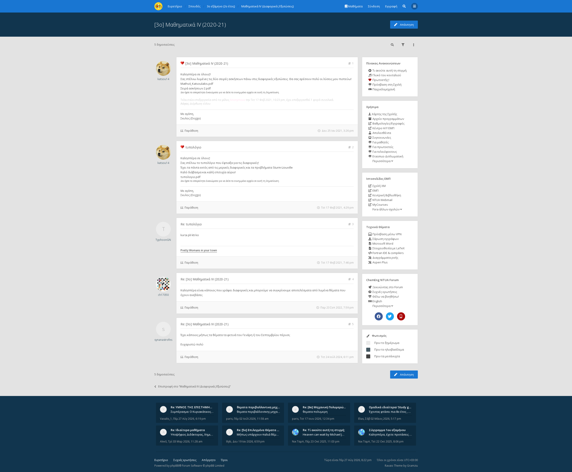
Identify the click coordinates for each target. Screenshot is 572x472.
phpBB (174, 466)
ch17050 (163, 295)
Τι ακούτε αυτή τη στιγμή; (389, 70)
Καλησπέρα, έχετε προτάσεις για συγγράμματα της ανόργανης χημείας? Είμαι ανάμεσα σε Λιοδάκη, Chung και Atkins (390, 434)
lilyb (228, 441)
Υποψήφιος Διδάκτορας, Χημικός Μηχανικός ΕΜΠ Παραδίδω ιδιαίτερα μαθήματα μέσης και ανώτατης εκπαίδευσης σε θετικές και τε (192, 434)
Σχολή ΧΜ (379, 186)
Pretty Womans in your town (199, 250)
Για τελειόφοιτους (384, 152)
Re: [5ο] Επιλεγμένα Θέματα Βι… (259, 430)
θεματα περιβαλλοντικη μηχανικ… (261, 407)
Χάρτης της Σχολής (384, 114)
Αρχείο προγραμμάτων (388, 119)
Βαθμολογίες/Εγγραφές (388, 123)
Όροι (224, 460)
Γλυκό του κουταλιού (386, 75)
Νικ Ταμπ (298, 441)
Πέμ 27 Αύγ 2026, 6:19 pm (189, 419)
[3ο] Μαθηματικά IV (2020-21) (190, 24)
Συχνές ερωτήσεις (384, 292)
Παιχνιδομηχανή (383, 89)
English (377, 301)
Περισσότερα (381, 161)
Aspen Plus (380, 262)
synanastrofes (163, 340)
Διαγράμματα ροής (385, 258)
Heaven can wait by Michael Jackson (324, 434)
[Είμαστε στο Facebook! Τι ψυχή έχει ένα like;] (379, 316)
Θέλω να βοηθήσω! (385, 296)
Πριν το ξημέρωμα (386, 343)
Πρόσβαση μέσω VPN (387, 234)
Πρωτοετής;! (380, 80)
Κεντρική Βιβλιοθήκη (386, 195)
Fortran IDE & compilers (388, 253)
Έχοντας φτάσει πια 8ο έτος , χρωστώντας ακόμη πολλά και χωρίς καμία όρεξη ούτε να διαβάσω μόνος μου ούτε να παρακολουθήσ (390, 412)
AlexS (163, 441)
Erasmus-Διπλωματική (387, 156)
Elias (361, 419)
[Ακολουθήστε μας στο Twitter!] (390, 316)
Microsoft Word (382, 243)
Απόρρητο (209, 460)
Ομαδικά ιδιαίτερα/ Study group (392, 407)
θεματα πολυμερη (315, 412)
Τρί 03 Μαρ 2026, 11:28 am (185, 441)
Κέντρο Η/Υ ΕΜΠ (383, 128)
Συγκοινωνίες (381, 137)
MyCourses (380, 205)
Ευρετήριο (161, 460)
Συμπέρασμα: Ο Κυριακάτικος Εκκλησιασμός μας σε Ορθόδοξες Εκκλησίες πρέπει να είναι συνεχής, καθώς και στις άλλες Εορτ (192, 412)
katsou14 (163, 79)
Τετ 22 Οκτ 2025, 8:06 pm (387, 441)
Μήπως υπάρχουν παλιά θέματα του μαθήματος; (258, 434)
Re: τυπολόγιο (191, 224)
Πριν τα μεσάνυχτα (387, 356)
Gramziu (412, 466)
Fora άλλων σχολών (386, 209)
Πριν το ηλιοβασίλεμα (389, 349)
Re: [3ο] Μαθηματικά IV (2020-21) (205, 279)
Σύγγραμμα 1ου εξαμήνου (387, 430)
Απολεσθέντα (381, 133)
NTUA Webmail (382, 200)
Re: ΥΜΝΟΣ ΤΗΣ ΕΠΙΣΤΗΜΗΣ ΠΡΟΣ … (197, 407)
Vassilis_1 (166, 419)
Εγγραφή (391, 6)
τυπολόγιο (193, 147)
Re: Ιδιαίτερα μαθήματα (188, 430)
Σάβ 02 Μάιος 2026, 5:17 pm (383, 419)
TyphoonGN (163, 240)
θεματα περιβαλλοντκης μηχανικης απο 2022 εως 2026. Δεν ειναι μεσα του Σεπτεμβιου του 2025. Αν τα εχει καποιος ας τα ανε (258, 412)
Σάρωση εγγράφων (385, 239)
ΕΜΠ (375, 190)
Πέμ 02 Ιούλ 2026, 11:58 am (251, 419)
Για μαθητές (380, 142)
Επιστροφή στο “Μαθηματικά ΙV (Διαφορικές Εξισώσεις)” (194, 386)
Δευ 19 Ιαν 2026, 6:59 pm (249, 441)
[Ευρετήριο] (158, 6)
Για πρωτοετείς (382, 147)
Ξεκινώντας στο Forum (387, 287)
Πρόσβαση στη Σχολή (387, 85)
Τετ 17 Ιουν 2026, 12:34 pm (317, 419)
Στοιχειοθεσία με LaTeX (388, 248)
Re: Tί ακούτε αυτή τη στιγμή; (324, 430)
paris (229, 419)
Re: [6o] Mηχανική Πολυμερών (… (326, 407)
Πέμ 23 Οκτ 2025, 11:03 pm (322, 441)
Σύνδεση (374, 6)
